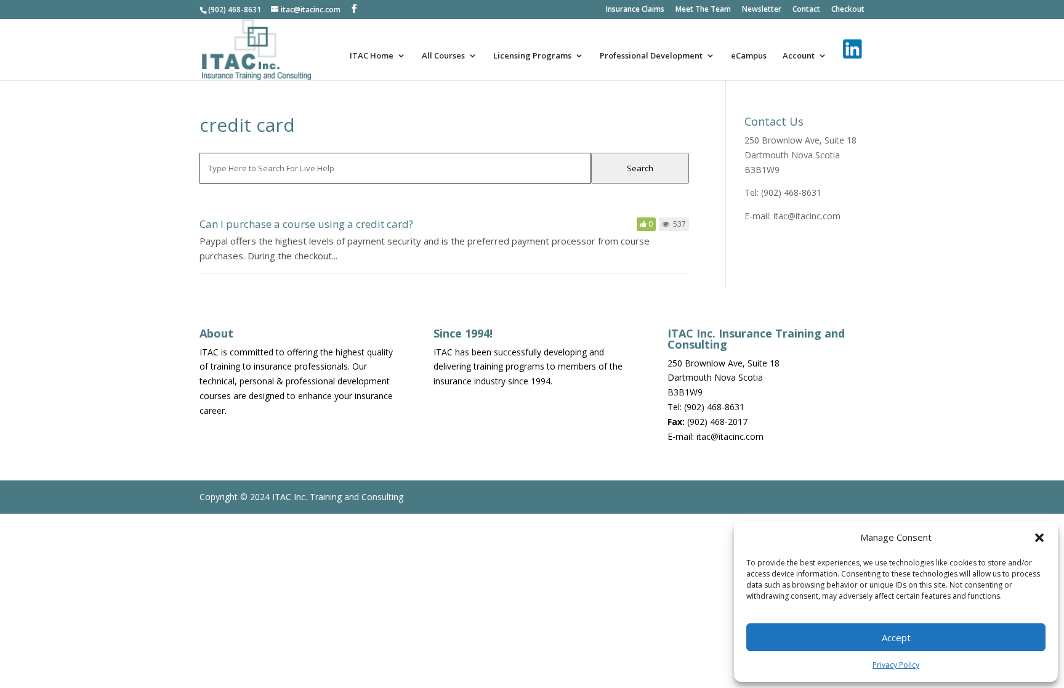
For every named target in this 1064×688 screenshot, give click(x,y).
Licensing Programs (532, 56)
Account (799, 56)
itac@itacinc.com (806, 216)
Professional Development (651, 56)
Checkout (847, 10)
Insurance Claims (635, 10)
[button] (1039, 538)
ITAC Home (371, 56)
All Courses (443, 56)
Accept (896, 637)
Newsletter (761, 10)
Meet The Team (703, 10)
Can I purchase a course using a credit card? (306, 224)
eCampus (749, 56)
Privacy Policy (896, 665)
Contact (806, 10)
